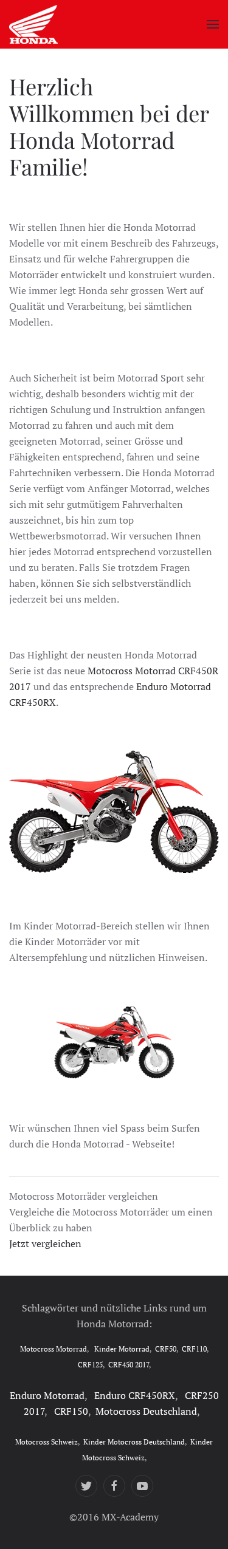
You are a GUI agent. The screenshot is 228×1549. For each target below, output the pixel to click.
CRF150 (71, 1411)
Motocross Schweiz (46, 1441)
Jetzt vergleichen (45, 1243)
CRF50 (165, 1348)
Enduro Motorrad (47, 1395)
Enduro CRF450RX (134, 1395)
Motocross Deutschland (146, 1411)
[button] (213, 24)
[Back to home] (33, 24)
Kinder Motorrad (122, 1348)
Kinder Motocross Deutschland (134, 1441)
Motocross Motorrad (53, 1348)
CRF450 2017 (128, 1364)
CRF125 (90, 1364)
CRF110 (194, 1348)
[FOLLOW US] (86, 1486)
